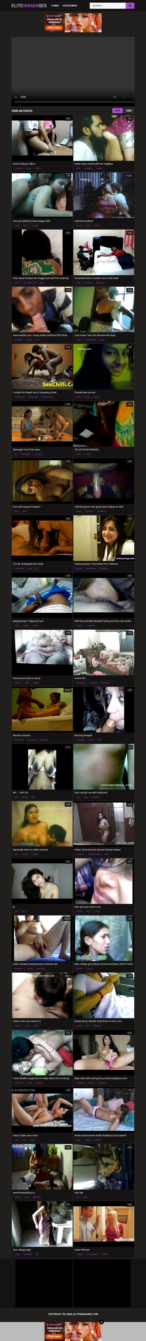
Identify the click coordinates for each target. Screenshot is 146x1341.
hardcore (19, 397)
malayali (97, 1025)
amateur (88, 168)
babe (17, 1254)
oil (16, 454)
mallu (79, 1025)
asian (79, 511)
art (37, 568)
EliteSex (29, 5)
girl (16, 911)
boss (28, 168)
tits (33, 797)
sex (16, 797)
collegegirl (92, 1254)
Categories (69, 5)
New (129, 110)
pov (37, 340)
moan (18, 1197)
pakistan (91, 625)
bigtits (35, 854)
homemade (91, 340)
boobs (79, 568)
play (17, 625)
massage (25, 454)
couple (35, 225)
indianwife (33, 397)
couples (38, 454)
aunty (17, 282)
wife (78, 168)
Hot (117, 110)
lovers (89, 968)
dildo (91, 1083)
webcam (41, 968)
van (87, 1025)
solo (106, 854)
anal (78, 282)
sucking (80, 740)
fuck (25, 225)
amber (97, 1140)
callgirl (79, 1254)
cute (17, 225)
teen (78, 340)
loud (26, 1197)
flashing (104, 568)
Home (55, 5)
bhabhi (79, 625)
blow (29, 340)
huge (87, 397)
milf (99, 740)
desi (88, 225)
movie (79, 225)
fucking (18, 168)
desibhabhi (47, 397)
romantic (19, 568)
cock (90, 740)
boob (96, 397)
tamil (78, 454)
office (38, 168)
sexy (85, 797)
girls (78, 1140)
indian (99, 168)
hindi (97, 225)
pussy (25, 797)
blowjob (88, 282)
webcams (91, 568)
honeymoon (30, 282)
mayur (36, 625)
